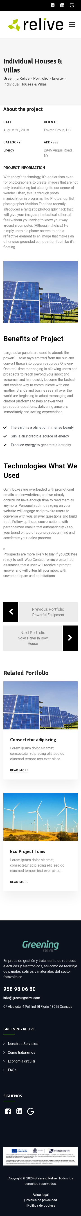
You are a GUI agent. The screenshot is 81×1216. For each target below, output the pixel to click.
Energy (8, 150)
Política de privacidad (41, 1200)
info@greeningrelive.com (21, 998)
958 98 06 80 (19, 989)
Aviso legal (41, 1195)
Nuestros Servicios (23, 1044)
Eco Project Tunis (27, 851)
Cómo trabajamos (21, 1052)
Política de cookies (41, 1205)
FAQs (12, 1070)
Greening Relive (45, 1178)
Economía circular (21, 1061)
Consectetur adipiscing (33, 739)
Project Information (24, 168)
